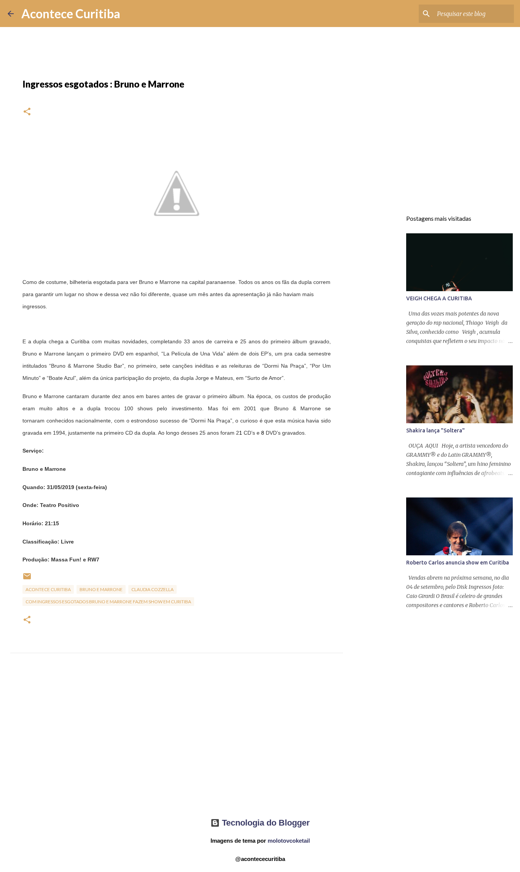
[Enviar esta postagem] (27, 579)
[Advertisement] (176, 742)
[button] (27, 112)
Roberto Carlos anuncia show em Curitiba (457, 563)
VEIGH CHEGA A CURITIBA (439, 298)
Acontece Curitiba (70, 13)
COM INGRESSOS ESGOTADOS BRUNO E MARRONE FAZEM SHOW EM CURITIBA (108, 601)
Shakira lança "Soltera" (435, 430)
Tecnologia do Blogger (265, 822)
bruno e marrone (101, 589)
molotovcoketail (289, 840)
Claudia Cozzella (152, 589)
